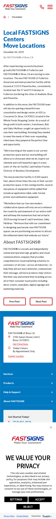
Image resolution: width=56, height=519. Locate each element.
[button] (51, 427)
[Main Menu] (50, 7)
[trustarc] (47, 516)
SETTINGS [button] (16, 499)
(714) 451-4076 (22, 422)
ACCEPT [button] (40, 499)
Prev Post (14, 301)
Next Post (41, 301)
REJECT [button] (28, 507)
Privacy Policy (9, 516)
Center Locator (16, 356)
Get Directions (20, 344)
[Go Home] (4, 17)
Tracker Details (22, 516)
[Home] (15, 7)
